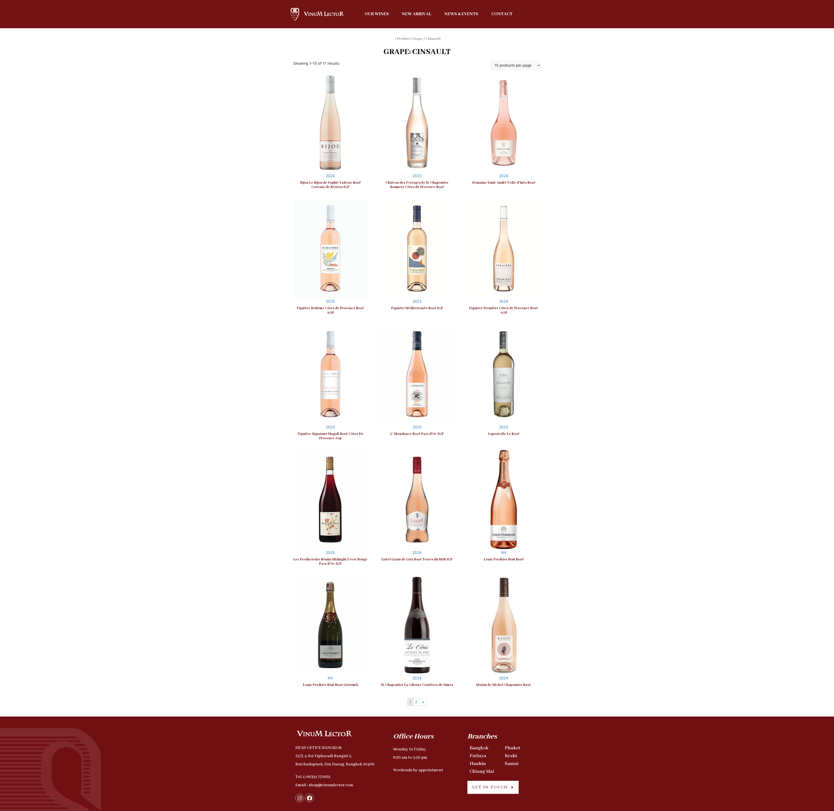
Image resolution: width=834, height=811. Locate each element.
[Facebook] (309, 798)
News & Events (461, 14)
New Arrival (416, 14)
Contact (502, 14)
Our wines (377, 14)
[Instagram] (299, 798)
